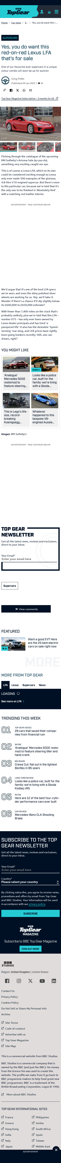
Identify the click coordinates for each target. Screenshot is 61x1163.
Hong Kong (12, 1129)
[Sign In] (42, 11)
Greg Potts (17, 78)
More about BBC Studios (18, 1094)
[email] (30, 90)
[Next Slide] (57, 125)
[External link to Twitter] (30, 981)
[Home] (24, 11)
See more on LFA (11, 701)
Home (4, 22)
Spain (39, 1134)
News (42, 685)
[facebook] (11, 90)
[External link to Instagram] (19, 981)
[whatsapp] (24, 90)
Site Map (10, 1046)
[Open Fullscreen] (57, 137)
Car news (16, 22)
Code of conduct (15, 1028)
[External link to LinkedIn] (54, 981)
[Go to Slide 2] (26, 147)
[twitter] (17, 90)
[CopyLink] (4, 90)
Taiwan (40, 1140)
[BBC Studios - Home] (9, 964)
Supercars (10, 37)
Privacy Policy (9, 996)
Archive (5, 1014)
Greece (9, 1123)
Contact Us (7, 991)
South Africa (43, 1129)
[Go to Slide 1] (8, 147)
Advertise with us (15, 1034)
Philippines (42, 1117)
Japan (9, 1146)
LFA (5, 685)
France (9, 1117)
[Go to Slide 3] (45, 147)
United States (40, 971)
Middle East (43, 1146)
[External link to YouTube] (42, 981)
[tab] (5, 685)
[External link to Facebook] (7, 981)
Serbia (40, 1123)
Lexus (15, 685)
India (8, 1134)
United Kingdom (20, 971)
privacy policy (37, 904)
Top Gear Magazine (17, 1040)
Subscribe (30, 913)
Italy (8, 1140)
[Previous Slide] (4, 125)
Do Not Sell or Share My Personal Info (24, 1008)
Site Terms (11, 1022)
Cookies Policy (10, 1002)
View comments (28, 609)
